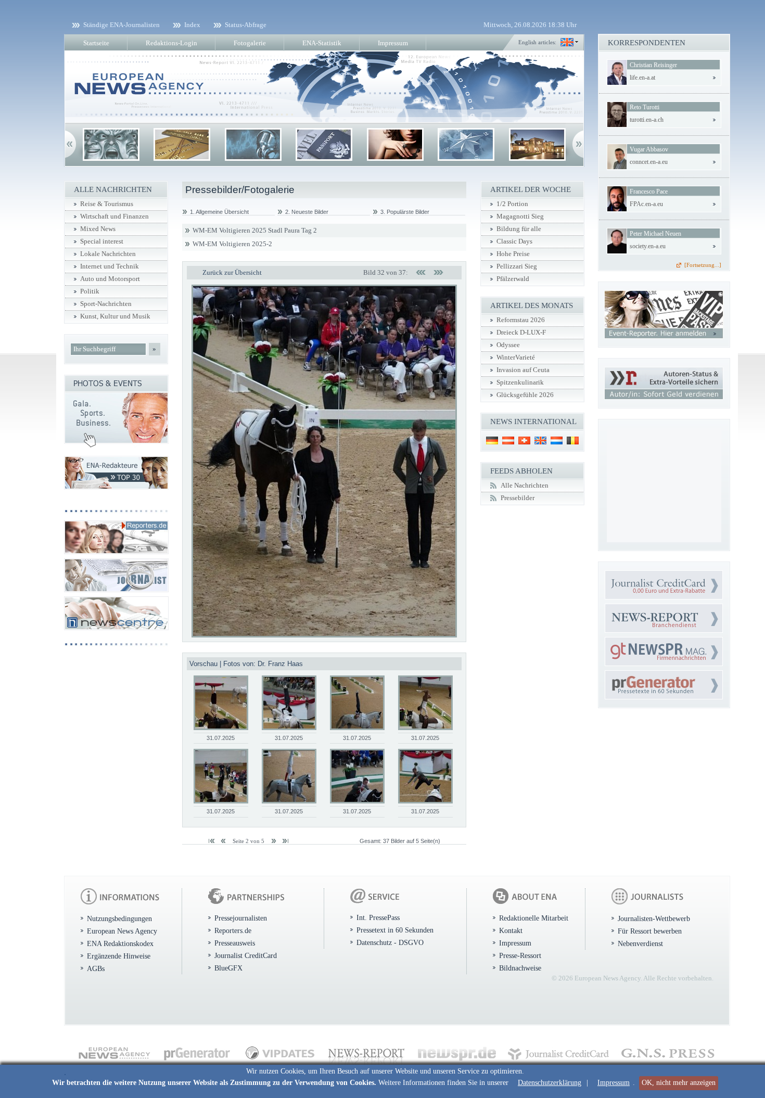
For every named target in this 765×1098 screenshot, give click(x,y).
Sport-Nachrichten (106, 304)
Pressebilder (517, 498)
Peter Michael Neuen (655, 233)
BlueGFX (228, 968)
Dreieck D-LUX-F (521, 332)
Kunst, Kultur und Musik (115, 316)
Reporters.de (232, 930)
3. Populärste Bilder (404, 212)
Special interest (101, 241)
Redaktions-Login (171, 43)
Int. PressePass (378, 917)
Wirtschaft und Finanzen (114, 216)
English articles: (537, 42)
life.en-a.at (642, 77)
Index (192, 25)
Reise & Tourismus (106, 204)
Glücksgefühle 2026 (525, 395)
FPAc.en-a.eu (646, 204)
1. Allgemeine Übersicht (219, 212)
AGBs (96, 968)
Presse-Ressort (520, 955)
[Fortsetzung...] (702, 265)
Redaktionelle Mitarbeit (533, 918)
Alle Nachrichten (525, 485)
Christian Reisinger (653, 65)
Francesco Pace (649, 191)
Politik (89, 291)
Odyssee (508, 345)
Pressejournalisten (240, 918)
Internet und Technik (109, 266)
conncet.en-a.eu (649, 161)
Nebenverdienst (640, 943)
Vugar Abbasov (649, 149)
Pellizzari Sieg (516, 266)
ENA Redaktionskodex (120, 943)
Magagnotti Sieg (520, 216)
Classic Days (514, 241)
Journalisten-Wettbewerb (654, 918)
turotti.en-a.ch (647, 119)
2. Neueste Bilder (306, 212)
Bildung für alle (518, 229)
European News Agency (122, 931)
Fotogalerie (250, 43)
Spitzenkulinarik (520, 382)
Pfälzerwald (512, 279)
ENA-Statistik (321, 43)
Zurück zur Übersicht (232, 272)
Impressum (613, 1083)
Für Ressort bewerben (650, 931)
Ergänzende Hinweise (118, 956)
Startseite (96, 43)
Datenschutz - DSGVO (390, 942)
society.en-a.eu (648, 246)
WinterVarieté (515, 357)
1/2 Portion (512, 204)
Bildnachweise (520, 968)
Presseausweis (234, 943)
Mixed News (98, 229)
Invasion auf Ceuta (523, 370)
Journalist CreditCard (245, 955)
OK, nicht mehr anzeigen (679, 1083)
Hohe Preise (513, 254)
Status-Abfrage (245, 25)
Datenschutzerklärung (549, 1083)
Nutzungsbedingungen (119, 918)
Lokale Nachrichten (108, 254)
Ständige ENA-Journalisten (121, 25)
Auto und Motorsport (110, 279)
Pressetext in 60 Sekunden (395, 930)
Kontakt (510, 930)
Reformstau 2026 (520, 320)
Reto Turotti (644, 107)
